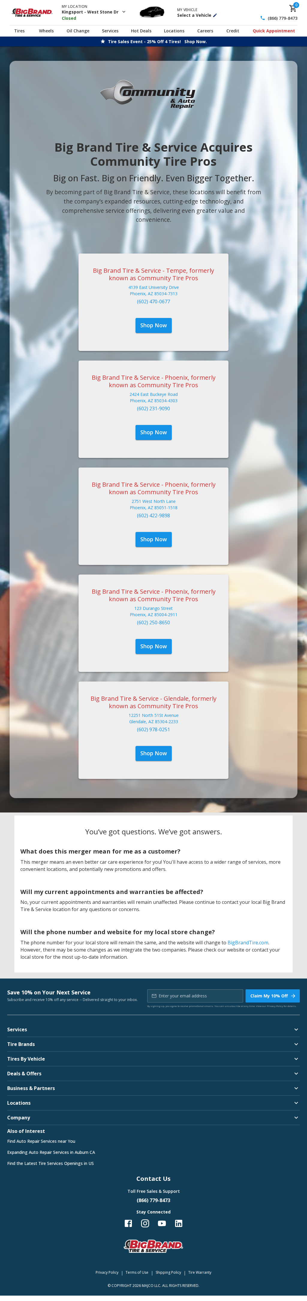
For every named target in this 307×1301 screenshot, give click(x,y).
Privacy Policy (275, 1006)
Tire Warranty (199, 1272)
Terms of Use (137, 1272)
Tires (19, 31)
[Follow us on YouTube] (162, 1223)
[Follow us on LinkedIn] (178, 1223)
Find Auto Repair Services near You (41, 1141)
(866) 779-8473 (282, 18)
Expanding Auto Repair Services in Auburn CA (51, 1152)
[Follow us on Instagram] (145, 1223)
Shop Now (153, 325)
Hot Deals (141, 31)
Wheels (46, 31)
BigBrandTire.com (248, 942)
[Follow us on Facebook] (128, 1223)
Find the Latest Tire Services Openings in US (50, 1163)
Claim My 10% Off (269, 996)
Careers (205, 31)
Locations (174, 31)
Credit (232, 31)
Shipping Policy (168, 1272)
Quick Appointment (274, 31)
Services (110, 31)
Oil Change (78, 31)
